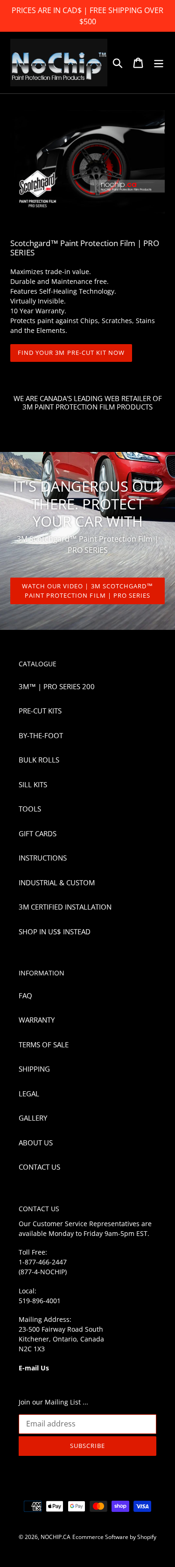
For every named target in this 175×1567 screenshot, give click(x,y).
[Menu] (158, 62)
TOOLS (30, 808)
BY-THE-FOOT (41, 735)
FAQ (25, 995)
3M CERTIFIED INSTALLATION (65, 906)
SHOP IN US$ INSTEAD (55, 931)
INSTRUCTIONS (43, 857)
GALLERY (33, 1117)
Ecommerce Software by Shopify (114, 1537)
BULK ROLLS (39, 759)
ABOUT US (36, 1142)
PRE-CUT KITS (40, 710)
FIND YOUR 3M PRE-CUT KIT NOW (71, 352)
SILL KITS (33, 784)
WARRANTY (37, 1019)
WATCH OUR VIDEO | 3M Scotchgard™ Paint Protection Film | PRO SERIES (87, 591)
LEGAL (29, 1093)
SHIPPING (34, 1068)
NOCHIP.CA (55, 1537)
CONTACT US (39, 1167)
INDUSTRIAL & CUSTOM (57, 882)
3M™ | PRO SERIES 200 (57, 686)
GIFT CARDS (37, 833)
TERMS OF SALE (44, 1044)
